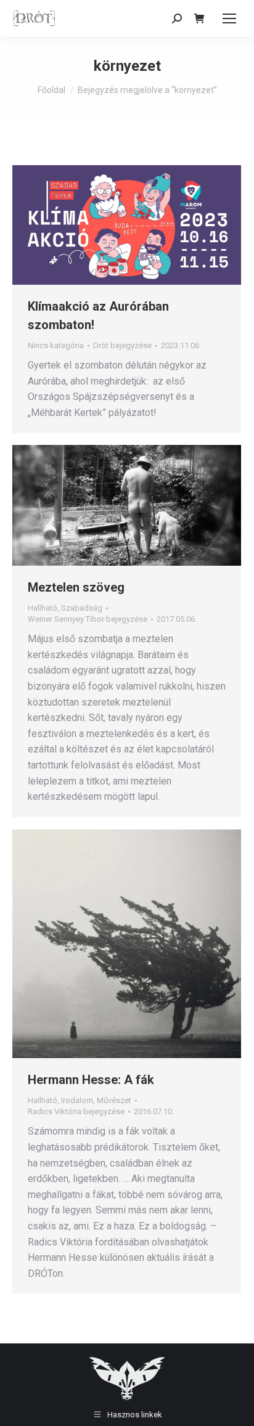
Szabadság (81, 608)
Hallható (42, 608)
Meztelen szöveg (76, 587)
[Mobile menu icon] (229, 18)
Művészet (114, 1100)
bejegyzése (122, 345)
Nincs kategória (56, 345)
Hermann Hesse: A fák (91, 1079)
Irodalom (77, 1100)
